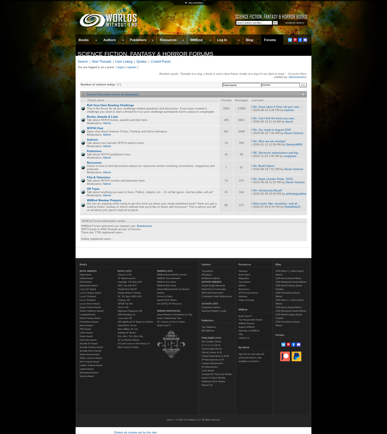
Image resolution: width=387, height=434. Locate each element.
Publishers (138, 40)
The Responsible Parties (250, 320)
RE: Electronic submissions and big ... (277, 152)
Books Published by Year (169, 318)
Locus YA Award (87, 300)
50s (119, 336)
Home (170, 419)
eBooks (242, 285)
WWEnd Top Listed (166, 282)
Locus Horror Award (89, 303)
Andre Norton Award (89, 354)
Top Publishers (209, 327)
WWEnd (196, 40)
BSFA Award (86, 282)
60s (125, 336)
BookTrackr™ (164, 325)
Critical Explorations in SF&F (215, 356)
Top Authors (207, 271)
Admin (107, 123)
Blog (249, 40)
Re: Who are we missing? (269, 141)
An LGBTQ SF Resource (169, 303)
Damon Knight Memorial (213, 285)
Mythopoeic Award (89, 285)
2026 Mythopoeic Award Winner (291, 282)
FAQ (240, 334)
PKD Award (85, 329)
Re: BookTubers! (264, 165)
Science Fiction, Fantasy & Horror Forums (145, 54)
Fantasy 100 (124, 300)
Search (83, 61)
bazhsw (289, 110)
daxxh (289, 121)
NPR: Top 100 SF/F (127, 285)
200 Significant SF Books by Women (135, 322)
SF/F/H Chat (95, 128)
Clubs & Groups (246, 300)
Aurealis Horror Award (90, 351)
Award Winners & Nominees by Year (174, 314)
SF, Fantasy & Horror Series (171, 322)
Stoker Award (86, 336)
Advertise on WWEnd (248, 330)
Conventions (244, 282)
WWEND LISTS (165, 271)
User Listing (123, 61)
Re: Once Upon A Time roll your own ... (278, 106)
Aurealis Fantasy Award (91, 347)
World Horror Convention (214, 289)
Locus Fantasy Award (90, 293)
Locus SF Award (88, 289)
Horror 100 (123, 307)
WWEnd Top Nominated (168, 278)
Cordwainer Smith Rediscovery (217, 296)
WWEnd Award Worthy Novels (172, 274)
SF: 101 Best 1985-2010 (129, 296)
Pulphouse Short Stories (213, 381)
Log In (222, 40)
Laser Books (208, 370)
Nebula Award (86, 278)
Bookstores (244, 289)
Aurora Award (86, 325)
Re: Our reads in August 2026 (272, 129)
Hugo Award (86, 274)
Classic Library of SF (212, 352)
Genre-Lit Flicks (165, 296)
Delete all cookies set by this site (135, 432)
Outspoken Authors (211, 307)
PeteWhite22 (292, 206)
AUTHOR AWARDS (211, 282)
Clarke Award (86, 332)
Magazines (243, 278)
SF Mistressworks (127, 278)
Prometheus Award (89, 322)
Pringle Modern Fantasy (129, 293)
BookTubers (244, 274)
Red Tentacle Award (89, 361)
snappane (290, 156)
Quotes (141, 61)
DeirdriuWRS (294, 144)
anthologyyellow (296, 193)
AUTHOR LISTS (210, 303)
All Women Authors (211, 278)
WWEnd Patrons (246, 323)
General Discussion (99, 94)
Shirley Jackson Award (91, 358)
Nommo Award (87, 376)
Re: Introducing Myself (267, 190)
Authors (109, 40)
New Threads (101, 61)
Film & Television (98, 177)
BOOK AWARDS (88, 271)
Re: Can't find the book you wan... (274, 118)
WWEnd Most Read (166, 285)
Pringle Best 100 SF (127, 289)
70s (130, 336)
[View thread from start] (251, 106)
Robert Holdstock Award (91, 311)
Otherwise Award (88, 340)
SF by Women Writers (128, 340)
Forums (270, 40)
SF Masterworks (210, 367)
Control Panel (161, 61)
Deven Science (293, 133)
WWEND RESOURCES (168, 311)
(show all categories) (125, 94)
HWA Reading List (126, 314)
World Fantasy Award (90, 318)
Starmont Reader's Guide (214, 311)
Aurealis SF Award (89, 343)
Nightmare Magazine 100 (130, 311)
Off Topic (93, 188)
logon (121, 67)
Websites (243, 296)
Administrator (297, 77)
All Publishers (208, 330)
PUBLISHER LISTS (211, 338)
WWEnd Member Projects (104, 200)
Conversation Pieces (212, 349)
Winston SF (207, 385)
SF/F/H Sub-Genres (248, 293)
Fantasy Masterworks (212, 363)
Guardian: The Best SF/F (130, 282)
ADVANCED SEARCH (294, 23)
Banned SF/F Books (167, 300)
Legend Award (87, 369)
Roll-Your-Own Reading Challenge (110, 105)
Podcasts (243, 271)
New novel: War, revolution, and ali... (276, 203)
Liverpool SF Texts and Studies (217, 374)
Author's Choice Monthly (213, 378)
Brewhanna (144, 225)
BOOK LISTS (124, 271)
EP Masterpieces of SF (213, 359)
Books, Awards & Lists (102, 116)
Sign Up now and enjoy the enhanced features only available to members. (251, 357)
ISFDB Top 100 (125, 303)
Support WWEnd (246, 327)
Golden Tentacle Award (91, 365)
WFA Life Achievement (212, 293)
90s (141, 336)
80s (136, 336)
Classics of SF (125, 274)
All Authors (207, 274)
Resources (168, 40)
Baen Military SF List (128, 329)
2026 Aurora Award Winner (289, 278)
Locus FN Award (88, 296)
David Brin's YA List (127, 325)
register (132, 67)
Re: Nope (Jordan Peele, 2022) (273, 179)
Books (84, 40)
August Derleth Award (90, 307)
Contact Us (244, 338)
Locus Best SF (125, 318)
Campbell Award (87, 314)
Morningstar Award (89, 372)
